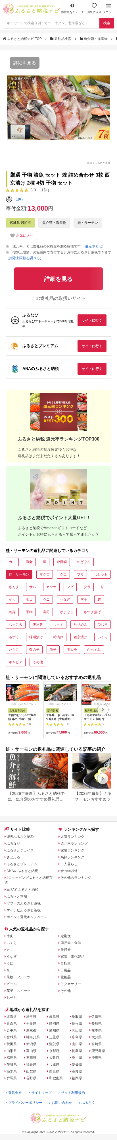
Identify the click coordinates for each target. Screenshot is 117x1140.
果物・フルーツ (18, 977)
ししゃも (101, 574)
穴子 (83, 599)
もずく (14, 637)
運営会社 (15, 1093)
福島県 (12, 1057)
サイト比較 (20, 829)
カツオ (51, 587)
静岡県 (54, 1023)
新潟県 (31, 1044)
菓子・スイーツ (18, 990)
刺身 (12, 612)
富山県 (31, 1051)
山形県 (12, 1051)
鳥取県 (77, 1016)
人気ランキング (72, 836)
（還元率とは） (93, 246)
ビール (12, 984)
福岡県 (77, 1078)
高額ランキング (72, 857)
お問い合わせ (62, 1103)
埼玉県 (31, 1016)
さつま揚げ (92, 612)
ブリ (80, 574)
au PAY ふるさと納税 (22, 889)
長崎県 (96, 1023)
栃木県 (12, 1071)
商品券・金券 (70, 943)
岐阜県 (54, 1016)
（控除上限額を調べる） (24, 258)
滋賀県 (54, 1044)
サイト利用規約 (73, 1093)
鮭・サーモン (88, 223)
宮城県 (12, 1037)
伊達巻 (38, 625)
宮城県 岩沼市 (20, 223)
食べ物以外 (69, 871)
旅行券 (65, 949)
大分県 (96, 1037)
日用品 (65, 970)
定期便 (65, 936)
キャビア (15, 662)
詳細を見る (24, 62)
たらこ (14, 650)
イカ (12, 599)
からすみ (94, 650)
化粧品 (65, 977)
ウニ (46, 599)
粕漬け (58, 637)
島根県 (77, 1023)
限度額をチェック (72, 12)
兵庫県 (54, 1064)
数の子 (34, 650)
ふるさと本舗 (17, 896)
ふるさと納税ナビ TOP (24, 39)
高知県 (77, 1071)
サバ (32, 587)
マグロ (44, 574)
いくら (102, 637)
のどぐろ (84, 562)
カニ (12, 562)
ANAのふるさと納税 (22, 871)
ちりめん (80, 625)
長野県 (31, 1078)
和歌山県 (56, 1078)
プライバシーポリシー (25, 1103)
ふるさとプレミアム (22, 864)
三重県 (54, 1037)
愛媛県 (77, 1064)
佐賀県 (96, 1016)
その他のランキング (75, 877)
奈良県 (54, 1071)
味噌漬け (36, 637)
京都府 (54, 1051)
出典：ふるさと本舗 (98, 162)
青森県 (12, 1023)
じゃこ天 (15, 625)
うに (10, 963)
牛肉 (10, 936)
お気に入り (94, 12)
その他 (38, 662)
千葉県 (31, 1023)
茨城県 (12, 1064)
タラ (87, 587)
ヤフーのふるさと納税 (24, 903)
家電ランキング (72, 850)
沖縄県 (96, 1057)
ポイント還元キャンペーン (27, 917)
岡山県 (77, 1030)
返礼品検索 (62, 39)
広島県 (77, 1037)
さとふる (13, 857)
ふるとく (88, 1103)
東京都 (31, 1030)
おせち (12, 997)
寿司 (46, 612)
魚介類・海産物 (95, 39)
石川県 (31, 1057)
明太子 (72, 650)
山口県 (77, 1044)
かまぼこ (67, 612)
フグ (70, 587)
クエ (63, 574)
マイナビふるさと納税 (24, 910)
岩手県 (12, 1030)
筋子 (53, 650)
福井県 (31, 1064)
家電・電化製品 (72, 956)
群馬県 (12, 1078)
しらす (58, 625)
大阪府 (54, 1057)
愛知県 (54, 1030)
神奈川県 (33, 1037)
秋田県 (12, 1044)
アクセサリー (70, 984)
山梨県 (31, 1071)
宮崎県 (96, 1044)
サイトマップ (41, 1093)
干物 (29, 612)
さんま (14, 587)
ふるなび (13, 843)
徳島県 (77, 1051)
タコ (29, 599)
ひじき (102, 625)
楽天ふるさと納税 (20, 836)
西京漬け (80, 637)
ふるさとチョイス (20, 850)
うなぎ (65, 599)
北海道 (12, 1016)
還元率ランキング (74, 843)
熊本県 (96, 1030)
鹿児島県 (98, 1051)
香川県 (77, 1057)
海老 (29, 562)
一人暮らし (69, 864)
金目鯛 (62, 562)
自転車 (65, 963)
